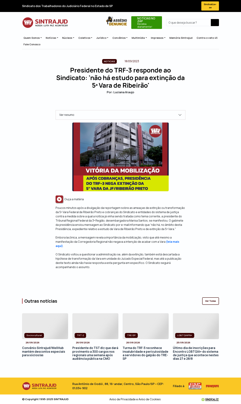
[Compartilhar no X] (117, 104)
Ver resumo (66, 115)
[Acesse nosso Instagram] (182, 6)
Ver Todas (210, 300)
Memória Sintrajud (180, 37)
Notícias (51, 37)
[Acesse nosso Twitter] (176, 6)
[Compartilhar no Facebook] (111, 104)
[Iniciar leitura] (59, 199)
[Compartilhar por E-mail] (123, 104)
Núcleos (67, 37)
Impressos (157, 37)
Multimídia (138, 37)
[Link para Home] (45, 22)
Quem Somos (31, 37)
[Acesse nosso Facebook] (169, 6)
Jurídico (101, 37)
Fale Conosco (31, 44)
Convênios (119, 37)
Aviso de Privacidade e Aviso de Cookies (135, 399)
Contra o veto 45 (207, 37)
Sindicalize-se (210, 6)
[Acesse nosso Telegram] (195, 6)
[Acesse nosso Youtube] (188, 6)
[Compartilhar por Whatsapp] (129, 104)
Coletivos (84, 37)
